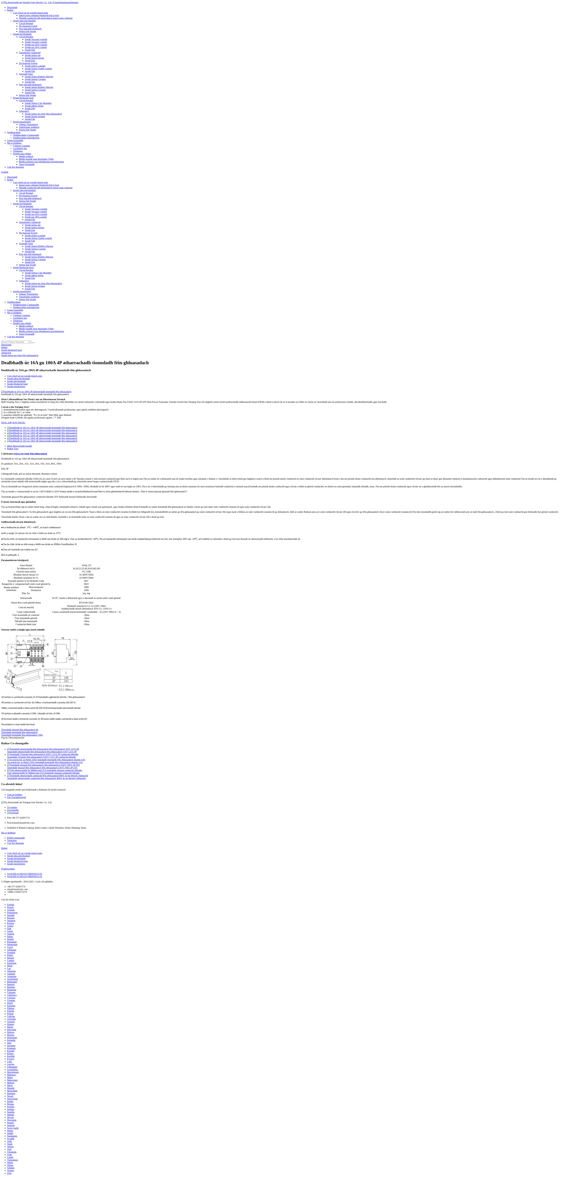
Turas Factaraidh (26, 164)
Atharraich (24, 111)
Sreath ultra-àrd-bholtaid (24, 21)
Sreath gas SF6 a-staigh (36, 47)
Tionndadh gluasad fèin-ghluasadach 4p (19, 729)
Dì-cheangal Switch (28, 26)
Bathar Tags (12, 448)
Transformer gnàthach (29, 127)
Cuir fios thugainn (15, 167)
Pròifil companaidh (16, 838)
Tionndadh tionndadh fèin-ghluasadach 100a (22, 735)
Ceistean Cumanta (21, 146)
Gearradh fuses (26, 74)
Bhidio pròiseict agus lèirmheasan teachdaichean (41, 161)
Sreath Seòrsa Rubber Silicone (39, 76)
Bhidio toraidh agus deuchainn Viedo (36, 159)
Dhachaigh (12, 7)
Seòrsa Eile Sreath (27, 31)
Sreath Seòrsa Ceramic (35, 79)
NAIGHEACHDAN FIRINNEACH (24, 874)
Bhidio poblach (26, 156)
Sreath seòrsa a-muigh (35, 66)
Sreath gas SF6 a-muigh (36, 44)
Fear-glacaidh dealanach (30, 28)
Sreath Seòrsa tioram (34, 58)
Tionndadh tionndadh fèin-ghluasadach (19, 732)
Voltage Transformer (28, 124)
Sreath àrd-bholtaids (22, 34)
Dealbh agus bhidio (22, 153)
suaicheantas (72, 2)
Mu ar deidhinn (14, 143)
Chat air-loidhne (14, 794)
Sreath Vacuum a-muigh (36, 39)
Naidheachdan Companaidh (26, 135)
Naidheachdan (14, 132)
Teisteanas (18, 151)
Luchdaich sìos (20, 148)
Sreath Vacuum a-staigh (36, 42)
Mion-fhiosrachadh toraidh (19, 446)
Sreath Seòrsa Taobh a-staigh (38, 68)
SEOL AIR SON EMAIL (13, 422)
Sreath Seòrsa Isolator (35, 116)
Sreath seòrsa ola (32, 55)
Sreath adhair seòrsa (34, 106)
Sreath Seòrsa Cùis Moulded (38, 103)
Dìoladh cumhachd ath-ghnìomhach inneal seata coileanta (45, 18)
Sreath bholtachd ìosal (23, 98)
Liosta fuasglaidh (15, 140)
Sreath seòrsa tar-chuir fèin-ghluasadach (43, 114)
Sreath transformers (22, 122)
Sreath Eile (30, 50)
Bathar (10, 10)
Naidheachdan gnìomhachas (26, 138)
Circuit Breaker (26, 23)
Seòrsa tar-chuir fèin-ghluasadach (30, 453)
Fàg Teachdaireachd (16, 797)
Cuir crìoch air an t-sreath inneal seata (30, 13)
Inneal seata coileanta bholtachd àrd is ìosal (39, 15)
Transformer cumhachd (29, 52)
